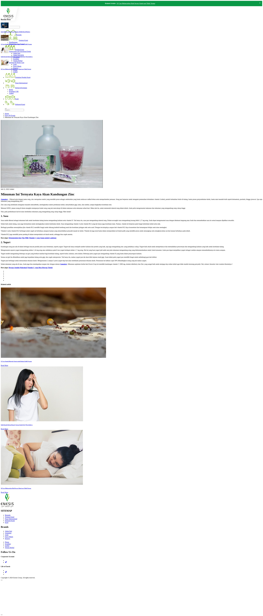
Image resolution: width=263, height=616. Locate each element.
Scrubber (8, 544)
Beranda (7, 515)
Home (7, 113)
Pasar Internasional (11, 519)
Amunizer (4, 199)
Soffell (7, 546)
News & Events (10, 115)
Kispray (7, 538)
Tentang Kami (9, 517)
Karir (6, 522)
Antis (6, 535)
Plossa (7, 542)
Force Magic (9, 537)
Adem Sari (8, 531)
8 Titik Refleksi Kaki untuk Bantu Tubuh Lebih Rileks (134, 4)
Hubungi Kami (10, 521)
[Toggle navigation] (6, 108)
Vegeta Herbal (9, 548)
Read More (4, 365)
